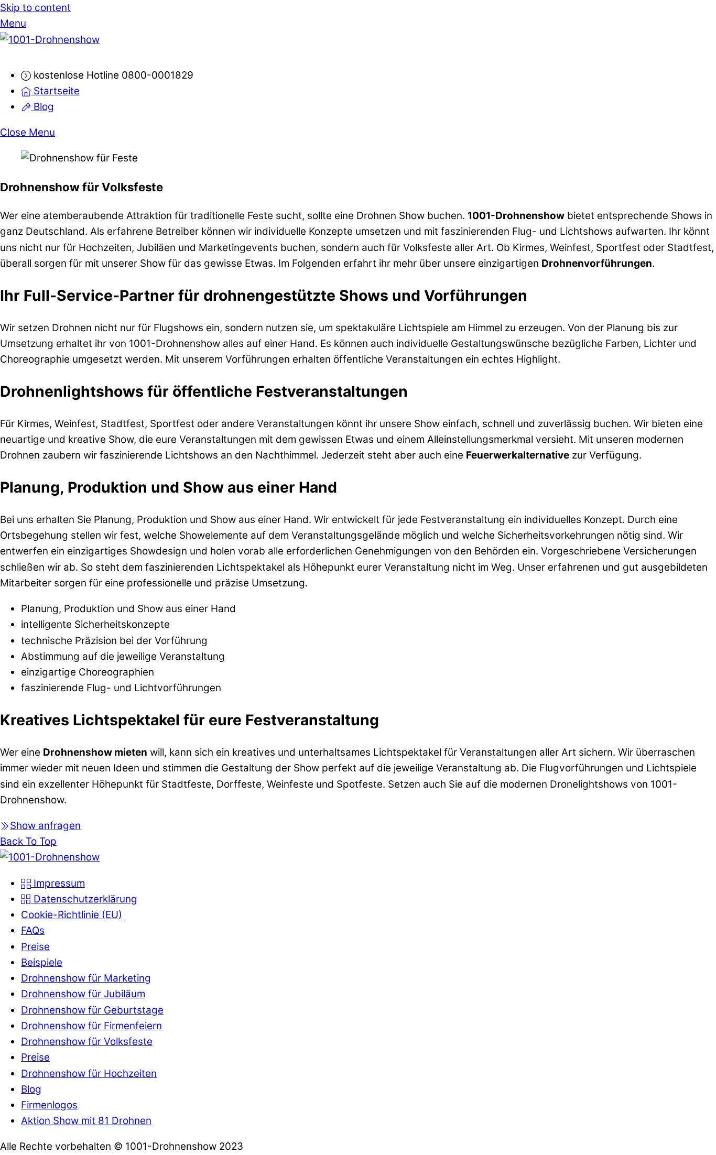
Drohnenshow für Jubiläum (83, 994)
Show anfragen (45, 826)
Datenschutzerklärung (84, 899)
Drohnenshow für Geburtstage (92, 1010)
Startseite (55, 91)
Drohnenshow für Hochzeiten (89, 1073)
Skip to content (35, 8)
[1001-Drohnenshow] (50, 40)
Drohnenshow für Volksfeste (87, 1042)
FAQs (33, 930)
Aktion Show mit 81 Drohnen (86, 1121)
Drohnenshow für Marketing (86, 978)
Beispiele (41, 962)
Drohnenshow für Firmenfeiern (91, 1026)
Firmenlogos (49, 1105)
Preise (35, 947)
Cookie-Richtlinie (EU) (71, 915)
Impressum (58, 883)
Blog (42, 107)
